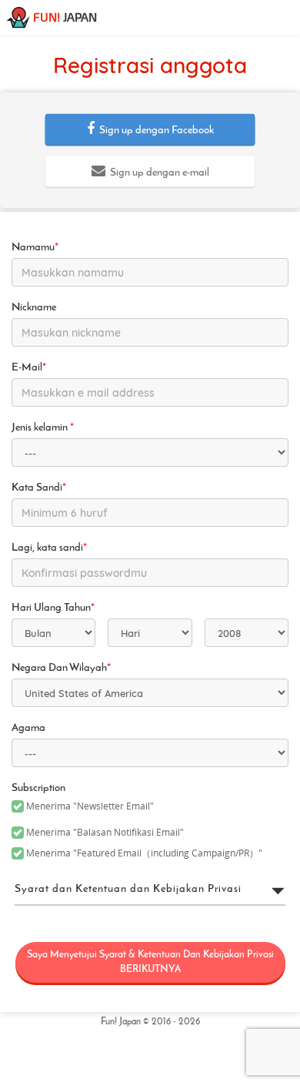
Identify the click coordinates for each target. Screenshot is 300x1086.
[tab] (150, 890)
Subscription (38, 788)
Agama (28, 728)
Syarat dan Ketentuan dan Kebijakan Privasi (128, 889)
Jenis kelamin (43, 428)
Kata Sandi (39, 488)
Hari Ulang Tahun (53, 608)
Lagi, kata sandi (49, 548)
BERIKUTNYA (150, 962)
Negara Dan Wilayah (61, 668)
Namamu (35, 247)
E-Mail (29, 368)
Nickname (34, 307)
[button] (150, 129)
